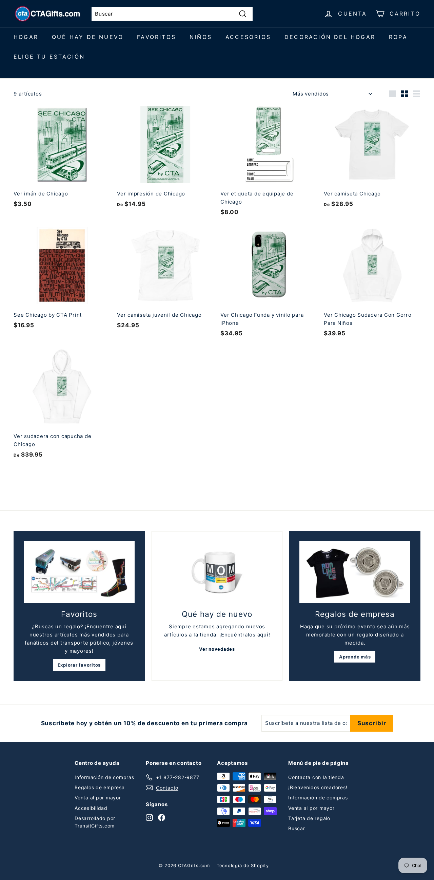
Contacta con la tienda (316, 777)
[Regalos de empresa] (354, 572)
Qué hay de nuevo (87, 37)
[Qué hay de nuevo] (217, 573)
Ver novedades (217, 649)
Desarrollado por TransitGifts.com (95, 822)
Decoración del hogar (329, 37)
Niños (201, 37)
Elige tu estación (49, 56)
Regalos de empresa (100, 787)
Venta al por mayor (98, 797)
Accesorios (248, 37)
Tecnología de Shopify (243, 865)
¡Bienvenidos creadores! (317, 787)
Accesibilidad (91, 808)
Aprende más (355, 656)
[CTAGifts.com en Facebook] (161, 817)
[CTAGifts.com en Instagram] (149, 817)
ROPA (398, 37)
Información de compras (104, 777)
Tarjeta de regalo (309, 818)
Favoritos (156, 37)
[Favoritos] (79, 572)
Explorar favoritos (79, 665)
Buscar (296, 828)
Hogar (26, 37)
